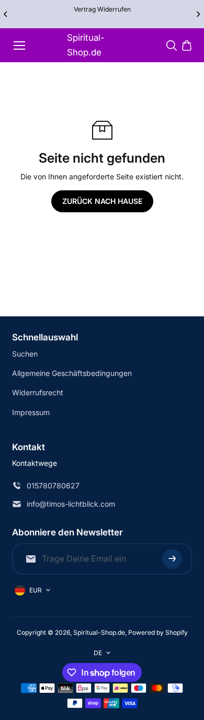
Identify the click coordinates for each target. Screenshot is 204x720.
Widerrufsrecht (37, 392)
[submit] (172, 559)
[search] (171, 45)
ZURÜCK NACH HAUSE (102, 201)
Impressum (31, 412)
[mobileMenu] (19, 45)
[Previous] (6, 14)
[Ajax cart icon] (186, 45)
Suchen (25, 353)
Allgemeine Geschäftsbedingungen (72, 373)
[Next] (197, 14)
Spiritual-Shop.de (86, 44)
